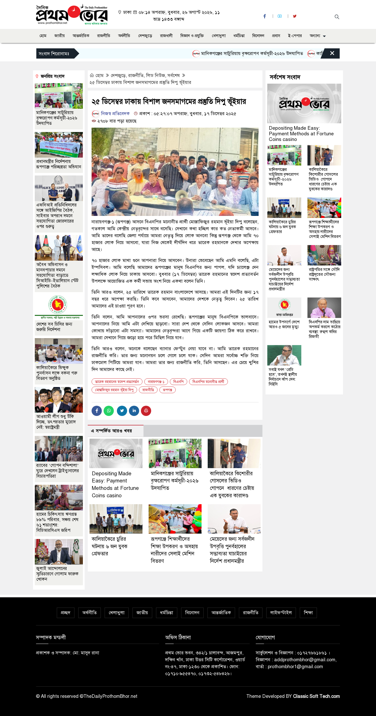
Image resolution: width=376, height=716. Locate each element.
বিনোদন (258, 35)
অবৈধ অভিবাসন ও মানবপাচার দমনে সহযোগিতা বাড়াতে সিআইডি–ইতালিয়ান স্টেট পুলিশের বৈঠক (57, 275)
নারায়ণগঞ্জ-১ (156, 382)
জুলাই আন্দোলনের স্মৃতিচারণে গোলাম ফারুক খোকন (57, 574)
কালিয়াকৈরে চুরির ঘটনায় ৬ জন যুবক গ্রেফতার (109, 546)
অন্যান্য (315, 35)
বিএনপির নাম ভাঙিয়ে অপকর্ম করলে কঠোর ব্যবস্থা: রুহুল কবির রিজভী (324, 329)
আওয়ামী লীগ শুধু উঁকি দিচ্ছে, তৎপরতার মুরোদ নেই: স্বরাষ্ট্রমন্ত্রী (56, 422)
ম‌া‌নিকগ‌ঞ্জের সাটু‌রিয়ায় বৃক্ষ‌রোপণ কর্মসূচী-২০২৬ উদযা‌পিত (233, 53)
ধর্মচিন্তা (239, 35)
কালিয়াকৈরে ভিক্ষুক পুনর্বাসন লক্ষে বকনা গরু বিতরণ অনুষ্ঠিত (56, 373)
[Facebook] (97, 411)
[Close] (327, 54)
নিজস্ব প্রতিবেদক (115, 113)
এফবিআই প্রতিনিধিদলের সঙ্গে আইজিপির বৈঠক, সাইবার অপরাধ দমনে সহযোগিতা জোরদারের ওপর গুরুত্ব (56, 215)
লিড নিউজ (155, 75)
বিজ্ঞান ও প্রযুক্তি (192, 35)
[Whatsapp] (109, 411)
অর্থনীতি (124, 35)
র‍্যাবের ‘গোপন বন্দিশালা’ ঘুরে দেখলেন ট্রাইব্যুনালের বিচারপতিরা (57, 471)
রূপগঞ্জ (167, 390)
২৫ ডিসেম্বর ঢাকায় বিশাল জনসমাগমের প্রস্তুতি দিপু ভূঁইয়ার (140, 82)
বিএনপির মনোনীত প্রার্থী (208, 382)
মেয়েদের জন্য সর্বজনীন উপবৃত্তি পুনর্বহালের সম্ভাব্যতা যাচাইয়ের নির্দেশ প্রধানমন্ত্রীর (284, 279)
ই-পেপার (295, 35)
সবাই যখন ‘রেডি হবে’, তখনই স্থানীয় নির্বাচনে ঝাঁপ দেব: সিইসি (283, 377)
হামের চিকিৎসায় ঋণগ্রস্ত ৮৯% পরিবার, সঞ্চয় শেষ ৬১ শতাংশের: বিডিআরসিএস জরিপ (57, 522)
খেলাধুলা (219, 35)
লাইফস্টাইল (281, 612)
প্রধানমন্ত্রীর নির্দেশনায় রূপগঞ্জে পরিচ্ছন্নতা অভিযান (58, 164)
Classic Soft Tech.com (316, 696)
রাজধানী (166, 35)
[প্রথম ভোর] (71, 14)
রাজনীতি (103, 35)
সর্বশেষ (174, 75)
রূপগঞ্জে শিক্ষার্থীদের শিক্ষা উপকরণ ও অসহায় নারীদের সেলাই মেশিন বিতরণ (325, 229)
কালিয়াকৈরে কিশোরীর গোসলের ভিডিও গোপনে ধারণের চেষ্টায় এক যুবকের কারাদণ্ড (323, 179)
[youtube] (280, 16)
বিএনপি (178, 382)
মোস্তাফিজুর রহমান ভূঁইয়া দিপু (114, 390)
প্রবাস (276, 35)
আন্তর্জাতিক (81, 35)
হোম (43, 35)
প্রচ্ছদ (65, 612)
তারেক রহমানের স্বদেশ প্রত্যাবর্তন (117, 382)
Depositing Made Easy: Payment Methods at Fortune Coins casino (301, 133)
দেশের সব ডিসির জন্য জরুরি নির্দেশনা (54, 327)
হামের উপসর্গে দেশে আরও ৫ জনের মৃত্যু (284, 324)
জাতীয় (59, 35)
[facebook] (265, 16)
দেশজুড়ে (145, 35)
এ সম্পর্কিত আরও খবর (111, 431)
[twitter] (295, 16)
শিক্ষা (308, 612)
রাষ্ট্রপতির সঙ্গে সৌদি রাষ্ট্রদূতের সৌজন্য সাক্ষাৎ (324, 274)
